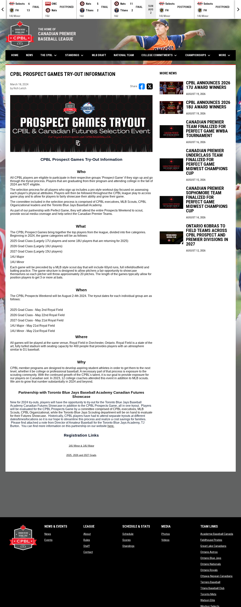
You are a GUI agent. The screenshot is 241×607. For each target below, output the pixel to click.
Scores (126, 539)
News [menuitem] (29, 55)
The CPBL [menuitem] (49, 55)
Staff (86, 546)
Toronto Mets (208, 594)
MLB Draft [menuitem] (99, 55)
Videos (165, 539)
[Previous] (3, 9)
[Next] (238, 9)
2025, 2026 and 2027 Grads (81, 455)
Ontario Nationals (210, 564)
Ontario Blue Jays (210, 558)
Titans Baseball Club (212, 588)
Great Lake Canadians (213, 546)
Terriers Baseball (210, 582)
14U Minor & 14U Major (81, 445)
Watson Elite (207, 600)
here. (111, 426)
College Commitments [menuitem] (159, 55)
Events (48, 539)
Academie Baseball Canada (216, 533)
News (47, 533)
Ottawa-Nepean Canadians (216, 576)
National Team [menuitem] (124, 55)
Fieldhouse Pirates (211, 539)
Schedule (127, 533)
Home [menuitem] (14, 55)
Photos (165, 533)
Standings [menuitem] (74, 55)
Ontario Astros (209, 552)
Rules (86, 539)
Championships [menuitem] (198, 55)
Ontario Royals (209, 570)
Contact (88, 552)
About (87, 533)
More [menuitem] (225, 55)
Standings (128, 546)
